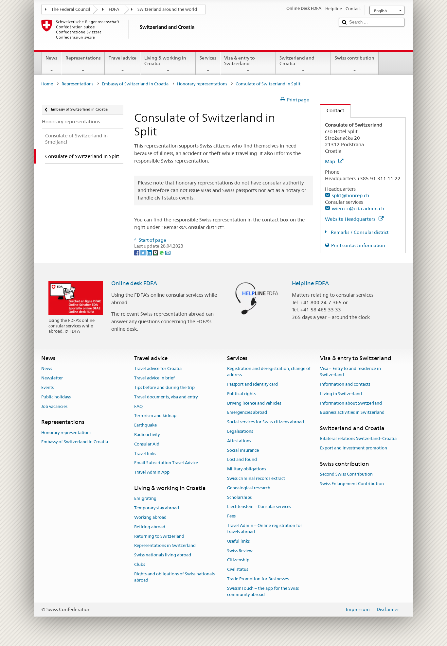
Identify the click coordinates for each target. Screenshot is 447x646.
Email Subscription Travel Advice (166, 463)
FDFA (114, 9)
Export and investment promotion (353, 447)
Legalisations (240, 431)
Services (208, 58)
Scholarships (239, 497)
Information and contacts (345, 384)
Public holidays (56, 396)
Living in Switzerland (341, 393)
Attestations (239, 440)
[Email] (167, 252)
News (51, 58)
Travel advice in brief (154, 377)
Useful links (238, 541)
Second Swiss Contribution (346, 474)
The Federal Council (70, 9)
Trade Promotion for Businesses (258, 578)
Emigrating (145, 498)
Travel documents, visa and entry (166, 396)
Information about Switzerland (351, 403)
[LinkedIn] (150, 252)
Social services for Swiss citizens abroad (265, 421)
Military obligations (246, 468)
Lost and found (242, 459)
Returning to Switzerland (159, 536)
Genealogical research (248, 487)
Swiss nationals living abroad (162, 554)
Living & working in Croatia (165, 60)
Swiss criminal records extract (256, 478)
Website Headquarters (351, 219)
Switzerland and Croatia (296, 60)
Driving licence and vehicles (254, 403)
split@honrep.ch (350, 195)
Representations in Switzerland (165, 545)
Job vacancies (54, 406)
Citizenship (238, 560)
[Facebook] (137, 252)
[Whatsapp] (162, 252)
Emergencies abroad (247, 412)
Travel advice (122, 58)
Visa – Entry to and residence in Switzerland (350, 371)
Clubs (139, 564)
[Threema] (156, 252)
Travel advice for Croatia (158, 368)
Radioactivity (147, 434)
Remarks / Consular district (359, 232)
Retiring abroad (149, 526)
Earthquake (145, 425)
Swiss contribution (354, 58)
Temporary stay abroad (156, 507)
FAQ (138, 406)
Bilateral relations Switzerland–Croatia (358, 438)
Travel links (145, 453)
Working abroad (150, 517)
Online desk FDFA (134, 283)
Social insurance (243, 450)
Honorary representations (202, 83)
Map (330, 161)
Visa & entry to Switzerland (239, 60)
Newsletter (52, 377)
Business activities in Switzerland (352, 412)
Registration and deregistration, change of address (269, 371)
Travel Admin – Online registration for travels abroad (264, 528)
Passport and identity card (252, 384)
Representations (83, 58)
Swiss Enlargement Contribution (352, 483)
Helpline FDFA (310, 283)
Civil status (237, 569)
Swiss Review (240, 550)
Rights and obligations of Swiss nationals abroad (174, 577)
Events (47, 387)
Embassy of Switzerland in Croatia (135, 83)
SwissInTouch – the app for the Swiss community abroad (263, 591)
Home (47, 83)
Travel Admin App (152, 472)
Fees (231, 516)
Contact (332, 110)
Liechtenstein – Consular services (259, 506)
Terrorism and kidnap (155, 415)
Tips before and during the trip (164, 387)
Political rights (241, 393)
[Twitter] (143, 252)
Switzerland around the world (167, 9)
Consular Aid (146, 444)
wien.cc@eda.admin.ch (358, 208)
